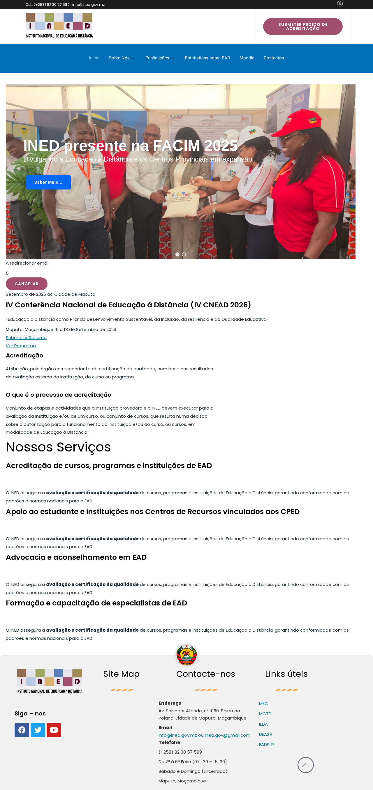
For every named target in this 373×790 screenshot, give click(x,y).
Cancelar (27, 284)
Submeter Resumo (26, 337)
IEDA (263, 724)
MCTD (265, 714)
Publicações (157, 58)
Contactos (274, 58)
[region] (181, 171)
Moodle (247, 58)
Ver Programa (21, 346)
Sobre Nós (119, 58)
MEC (263, 703)
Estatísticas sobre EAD (207, 58)
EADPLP (266, 744)
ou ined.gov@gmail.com (223, 735)
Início (94, 58)
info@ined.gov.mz (178, 735)
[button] (177, 254)
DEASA (265, 734)
